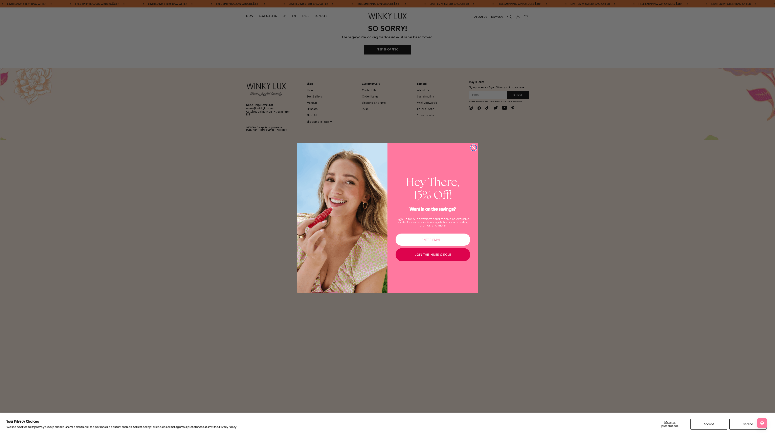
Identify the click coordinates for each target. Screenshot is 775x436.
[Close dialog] (474, 148)
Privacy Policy (228, 427)
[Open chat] (762, 423)
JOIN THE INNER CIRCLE (433, 254)
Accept (709, 424)
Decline (748, 424)
